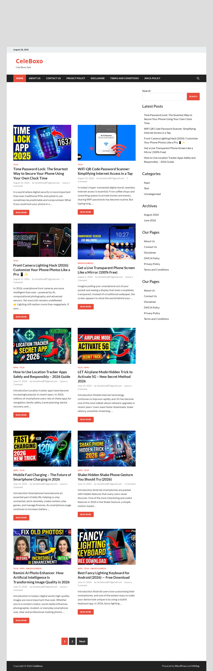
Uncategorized (85, 263)
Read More (20, 212)
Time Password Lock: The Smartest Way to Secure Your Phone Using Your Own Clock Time (40, 173)
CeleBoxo (29, 61)
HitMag (195, 665)
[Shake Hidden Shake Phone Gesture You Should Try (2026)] (107, 449)
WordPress (181, 665)
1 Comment (130, 484)
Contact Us (53, 78)
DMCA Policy (152, 78)
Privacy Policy (75, 78)
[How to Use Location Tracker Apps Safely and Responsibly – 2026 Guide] (42, 346)
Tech (15, 164)
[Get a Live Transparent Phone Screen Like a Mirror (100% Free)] (107, 241)
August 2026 (151, 214)
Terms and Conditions (124, 78)
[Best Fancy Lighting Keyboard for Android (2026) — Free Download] (107, 547)
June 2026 (150, 220)
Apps (15, 367)
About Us (34, 78)
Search (146, 90)
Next (82, 641)
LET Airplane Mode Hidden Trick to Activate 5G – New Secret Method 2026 (105, 376)
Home (19, 78)
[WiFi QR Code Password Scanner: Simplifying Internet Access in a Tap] (107, 143)
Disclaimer (98, 78)
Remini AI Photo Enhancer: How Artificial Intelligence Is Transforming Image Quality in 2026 (41, 577)
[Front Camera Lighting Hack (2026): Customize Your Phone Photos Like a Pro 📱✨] (42, 240)
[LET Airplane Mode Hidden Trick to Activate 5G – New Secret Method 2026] (107, 346)
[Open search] (198, 78)
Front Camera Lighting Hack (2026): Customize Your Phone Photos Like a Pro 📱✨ (41, 269)
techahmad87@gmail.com (47, 182)
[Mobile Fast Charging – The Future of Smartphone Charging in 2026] (42, 449)
